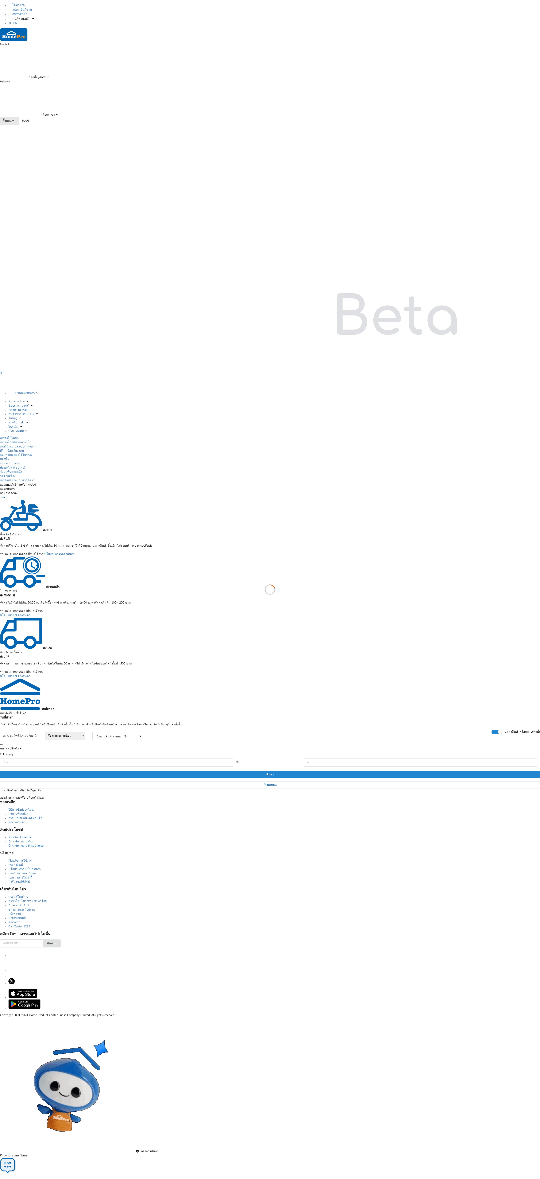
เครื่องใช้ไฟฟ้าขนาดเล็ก (15, 442)
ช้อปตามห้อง (16, 401)
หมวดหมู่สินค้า (9, 748)
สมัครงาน (14, 913)
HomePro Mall (17, 409)
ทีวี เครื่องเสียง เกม (12, 450)
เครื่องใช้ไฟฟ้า (9, 438)
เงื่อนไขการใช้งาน (20, 860)
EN (15, 23)
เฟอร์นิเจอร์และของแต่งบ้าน (18, 446)
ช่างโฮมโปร (16, 422)
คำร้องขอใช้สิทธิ (19, 881)
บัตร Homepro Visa (20, 841)
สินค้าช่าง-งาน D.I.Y (21, 414)
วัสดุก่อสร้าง (8, 476)
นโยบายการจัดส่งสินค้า (59, 554)
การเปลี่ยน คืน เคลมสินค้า (25, 818)
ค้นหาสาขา (19, 14)
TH (10, 23)
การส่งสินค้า (16, 865)
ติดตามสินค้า (16, 822)
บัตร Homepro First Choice (25, 845)
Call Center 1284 (19, 926)
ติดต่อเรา (14, 922)
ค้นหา (270, 774)
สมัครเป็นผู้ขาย (21, 9)
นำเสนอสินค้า (17, 918)
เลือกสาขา (47, 114)
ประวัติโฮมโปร (18, 897)
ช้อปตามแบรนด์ (18, 405)
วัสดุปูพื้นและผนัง (11, 471)
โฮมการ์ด (18, 5)
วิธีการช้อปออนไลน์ (21, 809)
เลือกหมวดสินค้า (24, 393)
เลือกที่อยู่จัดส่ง (36, 77)
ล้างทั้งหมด (270, 785)
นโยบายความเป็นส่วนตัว (24, 869)
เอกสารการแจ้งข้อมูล (22, 873)
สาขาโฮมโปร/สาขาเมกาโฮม (27, 901)
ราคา (9, 754)
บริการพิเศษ (16, 431)
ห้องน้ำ (4, 459)
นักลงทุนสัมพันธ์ (18, 905)
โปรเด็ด (13, 426)
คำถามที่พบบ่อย (18, 813)
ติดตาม (51, 943)
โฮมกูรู (12, 418)
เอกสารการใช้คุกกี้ (20, 877)
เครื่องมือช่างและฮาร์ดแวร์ (17, 480)
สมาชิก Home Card (21, 837)
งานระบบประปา (10, 463)
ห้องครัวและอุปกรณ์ (13, 467)
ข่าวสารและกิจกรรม (21, 909)
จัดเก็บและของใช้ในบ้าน (16, 455)
